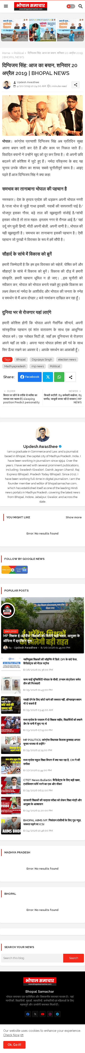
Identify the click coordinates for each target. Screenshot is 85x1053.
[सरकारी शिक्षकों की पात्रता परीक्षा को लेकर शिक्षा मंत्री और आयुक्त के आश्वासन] (11, 805)
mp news (38, 366)
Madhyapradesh (15, 366)
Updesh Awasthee (40, 446)
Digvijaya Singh (42, 359)
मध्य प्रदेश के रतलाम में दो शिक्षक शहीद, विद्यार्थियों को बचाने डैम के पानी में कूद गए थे (52, 721)
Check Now (11, 1035)
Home (6, 53)
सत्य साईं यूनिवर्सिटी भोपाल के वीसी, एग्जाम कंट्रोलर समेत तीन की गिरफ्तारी (52, 681)
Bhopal (21, 359)
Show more (74, 517)
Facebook (32, 376)
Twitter (48, 377)
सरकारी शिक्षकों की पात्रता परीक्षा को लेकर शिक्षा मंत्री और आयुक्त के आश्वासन (52, 802)
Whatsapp (59, 377)
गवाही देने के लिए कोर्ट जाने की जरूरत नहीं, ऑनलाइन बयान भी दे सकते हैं (52, 701)
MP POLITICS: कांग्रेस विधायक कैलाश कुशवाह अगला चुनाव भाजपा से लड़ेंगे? (51, 741)
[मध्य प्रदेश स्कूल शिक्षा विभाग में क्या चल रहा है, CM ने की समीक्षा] (11, 765)
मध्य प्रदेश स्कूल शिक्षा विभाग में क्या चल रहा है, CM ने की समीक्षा (51, 762)
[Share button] (70, 377)
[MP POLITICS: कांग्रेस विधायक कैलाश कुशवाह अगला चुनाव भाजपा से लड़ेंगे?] (11, 745)
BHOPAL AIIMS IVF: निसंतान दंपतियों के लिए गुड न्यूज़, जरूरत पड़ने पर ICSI (52, 822)
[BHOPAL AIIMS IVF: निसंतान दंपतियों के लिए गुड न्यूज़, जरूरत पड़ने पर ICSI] (11, 825)
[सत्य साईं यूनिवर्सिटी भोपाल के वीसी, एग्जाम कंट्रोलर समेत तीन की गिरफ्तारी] (11, 685)
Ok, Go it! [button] (14, 1044)
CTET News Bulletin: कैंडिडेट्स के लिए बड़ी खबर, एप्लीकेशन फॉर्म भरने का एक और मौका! (51, 782)
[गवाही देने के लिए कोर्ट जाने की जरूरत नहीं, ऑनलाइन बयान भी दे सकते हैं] (11, 705)
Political (19, 53)
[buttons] (28, 1014)
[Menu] (6, 6)
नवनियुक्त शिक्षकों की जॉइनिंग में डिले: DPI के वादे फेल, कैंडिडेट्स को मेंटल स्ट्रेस (50, 661)
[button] (70, 6)
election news (67, 359)
